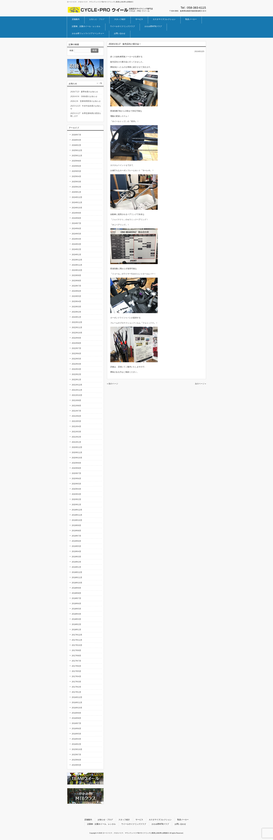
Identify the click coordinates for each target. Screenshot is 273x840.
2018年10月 (77, 583)
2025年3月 (76, 182)
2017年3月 (76, 682)
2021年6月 (76, 416)
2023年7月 (76, 286)
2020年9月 (76, 463)
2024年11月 (77, 202)
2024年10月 (77, 208)
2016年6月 (76, 728)
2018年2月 (76, 624)
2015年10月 (77, 749)
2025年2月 (76, 187)
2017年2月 (76, 687)
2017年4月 (76, 676)
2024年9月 (76, 213)
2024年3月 (76, 244)
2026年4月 (76, 140)
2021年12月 (77, 385)
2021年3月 (76, 432)
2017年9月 (76, 650)
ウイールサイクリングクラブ (133, 824)
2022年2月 (76, 374)
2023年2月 (76, 312)
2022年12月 (77, 322)
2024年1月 (76, 254)
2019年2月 (76, 562)
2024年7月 (76, 223)
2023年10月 (77, 270)
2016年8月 (76, 718)
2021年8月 (76, 406)
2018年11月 (77, 577)
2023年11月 (77, 265)
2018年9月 (76, 588)
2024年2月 (76, 249)
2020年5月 (76, 484)
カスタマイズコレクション (160, 820)
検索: (72, 50)
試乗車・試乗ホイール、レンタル (101, 824)
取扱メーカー (183, 820)
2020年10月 (77, 458)
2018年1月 (76, 630)
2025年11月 (77, 156)
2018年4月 (76, 614)
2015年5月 (76, 765)
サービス (139, 820)
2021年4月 (76, 426)
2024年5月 (76, 234)
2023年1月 (76, 317)
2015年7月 (76, 755)
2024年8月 (76, 218)
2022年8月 (76, 343)
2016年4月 (76, 739)
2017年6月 (76, 666)
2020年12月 (77, 447)
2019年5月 (76, 546)
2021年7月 (76, 411)
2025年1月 (76, 192)
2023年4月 (76, 301)
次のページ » (200, 384)
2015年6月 (76, 760)
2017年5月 (76, 671)
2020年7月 (76, 473)
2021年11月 (77, 390)
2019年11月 (77, 515)
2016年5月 (76, 734)
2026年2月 (76, 145)
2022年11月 (77, 327)
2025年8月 (76, 161)
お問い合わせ (180, 824)
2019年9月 (76, 525)
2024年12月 (77, 197)
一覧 (100, 83)
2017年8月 (76, 656)
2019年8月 (76, 531)
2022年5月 (76, 359)
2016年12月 (77, 697)
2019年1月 (76, 567)
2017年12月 (77, 635)
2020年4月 (76, 489)
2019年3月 (76, 557)
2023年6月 (76, 291)
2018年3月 (76, 619)
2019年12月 (77, 510)
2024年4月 (76, 239)
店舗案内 (88, 820)
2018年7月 (76, 598)
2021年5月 (76, 421)
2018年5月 (76, 609)
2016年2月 (76, 744)
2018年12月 (77, 572)
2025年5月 (76, 171)
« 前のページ (112, 384)
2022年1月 (76, 379)
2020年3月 (76, 494)
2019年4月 (76, 551)
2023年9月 (76, 275)
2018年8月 (76, 593)
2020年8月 (76, 468)
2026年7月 (76, 135)
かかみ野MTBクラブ (160, 824)
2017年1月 (76, 692)
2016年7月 (76, 723)
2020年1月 (76, 504)
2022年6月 (76, 353)
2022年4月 (76, 364)
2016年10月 (77, 708)
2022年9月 (76, 338)
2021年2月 (76, 437)
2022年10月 (77, 333)
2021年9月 (76, 400)
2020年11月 (77, 452)
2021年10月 (77, 395)
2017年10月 (77, 645)
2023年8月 (76, 281)
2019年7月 (76, 536)
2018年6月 (76, 603)
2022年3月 (76, 369)
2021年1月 (76, 442)
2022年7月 (76, 348)
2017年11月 (77, 640)
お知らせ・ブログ (105, 820)
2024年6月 (76, 228)
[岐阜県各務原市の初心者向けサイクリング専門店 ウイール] (110, 11)
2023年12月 (77, 260)
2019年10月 (77, 520)
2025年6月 (76, 166)
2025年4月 (76, 176)
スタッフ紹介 (124, 820)
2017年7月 (76, 661)
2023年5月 (76, 296)
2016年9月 (76, 713)
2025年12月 (77, 150)
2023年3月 (76, 307)
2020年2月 (76, 499)
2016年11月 (77, 702)
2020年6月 (76, 478)
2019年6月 (76, 541)
